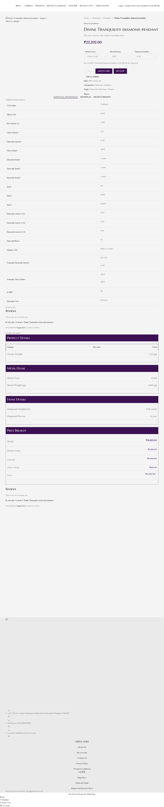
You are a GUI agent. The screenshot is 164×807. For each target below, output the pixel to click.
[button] (9, 592)
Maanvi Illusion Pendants (22, 597)
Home (86, 18)
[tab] (65, 97)
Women (111, 89)
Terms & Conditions (82, 769)
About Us (82, 747)
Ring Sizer (82, 777)
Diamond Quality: (142, 52)
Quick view (16, 592)
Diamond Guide (82, 783)
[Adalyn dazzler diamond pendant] (140, 534)
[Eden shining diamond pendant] (101, 534)
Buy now (120, 71)
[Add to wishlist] (22, 592)
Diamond (96, 18)
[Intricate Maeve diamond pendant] (62, 534)
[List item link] (82, 723)
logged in (21, 327)
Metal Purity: (115, 52)
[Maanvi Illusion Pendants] (24, 534)
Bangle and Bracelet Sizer (82, 788)
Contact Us (82, 758)
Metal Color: (90, 52)
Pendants (107, 18)
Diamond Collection (97, 89)
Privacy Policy (82, 763)
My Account (82, 752)
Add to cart (104, 71)
